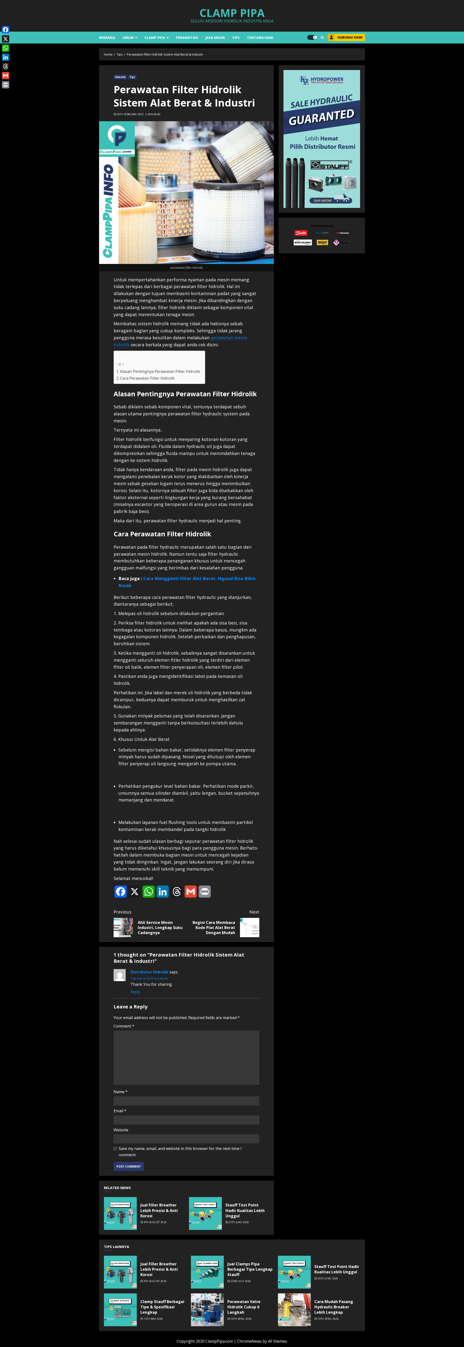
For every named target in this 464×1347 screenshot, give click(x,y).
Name (121, 1091)
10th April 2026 (328, 1318)
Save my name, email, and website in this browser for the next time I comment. (180, 1151)
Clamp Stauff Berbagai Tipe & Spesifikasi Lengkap (120, 1309)
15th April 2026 (241, 1318)
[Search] (322, 37)
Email (120, 1110)
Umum (128, 37)
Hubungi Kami (349, 37)
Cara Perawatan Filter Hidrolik (147, 378)
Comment (124, 1026)
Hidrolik (120, 77)
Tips (235, 37)
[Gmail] (5, 75)
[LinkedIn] (5, 57)
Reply (135, 991)
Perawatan (187, 37)
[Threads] (5, 66)
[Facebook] (5, 29)
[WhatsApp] (5, 48)
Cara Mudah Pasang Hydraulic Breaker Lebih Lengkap (294, 1309)
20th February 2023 (130, 114)
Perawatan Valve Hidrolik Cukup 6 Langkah (207, 1309)
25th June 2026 (239, 1222)
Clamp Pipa (232, 12)
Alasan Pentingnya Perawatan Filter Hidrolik (160, 371)
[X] (5, 38)
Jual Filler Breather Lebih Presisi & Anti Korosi (120, 1213)
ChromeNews (249, 1341)
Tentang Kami (260, 37)
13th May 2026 (153, 1318)
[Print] (5, 84)
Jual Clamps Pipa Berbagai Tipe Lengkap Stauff (207, 1272)
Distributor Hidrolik (149, 972)
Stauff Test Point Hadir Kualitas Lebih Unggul (205, 1213)
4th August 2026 (155, 1222)
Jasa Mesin (215, 37)
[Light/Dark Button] (312, 37)
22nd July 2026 (241, 1281)
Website (121, 1130)
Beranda (107, 37)
